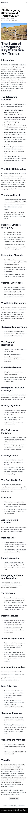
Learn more (14, 811)
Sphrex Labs (15, 807)
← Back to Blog (14, 798)
